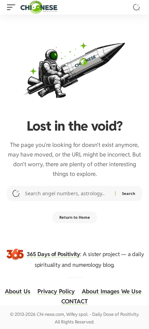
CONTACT (74, 301)
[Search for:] (67, 193)
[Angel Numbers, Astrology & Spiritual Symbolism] (39, 7)
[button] (13, 7)
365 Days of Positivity (53, 254)
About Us (17, 291)
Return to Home (74, 217)
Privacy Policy (56, 291)
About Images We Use (111, 291)
